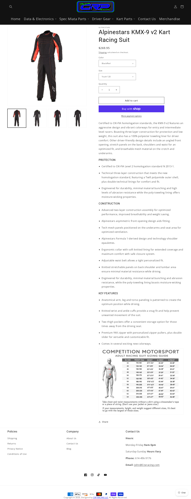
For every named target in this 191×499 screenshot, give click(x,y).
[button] (10, 6)
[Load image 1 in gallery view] (16, 118)
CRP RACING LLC (100, 497)
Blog (69, 448)
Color (101, 57)
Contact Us (72, 443)
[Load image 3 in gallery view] (57, 118)
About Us (71, 438)
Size (100, 70)
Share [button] (105, 421)
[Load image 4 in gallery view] (77, 118)
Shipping (103, 52)
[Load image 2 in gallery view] (37, 118)
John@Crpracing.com (147, 465)
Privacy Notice (15, 448)
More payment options (131, 116)
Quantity (103, 83)
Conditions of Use (17, 454)
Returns (11, 443)
